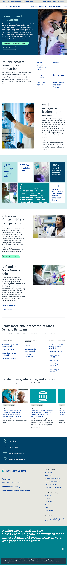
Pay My (48, 472)
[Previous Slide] (61, 386)
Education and (11, 487)
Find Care (24, 6)
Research (41, 84)
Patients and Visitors (54, 6)
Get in (49, 475)
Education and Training (28, 1)
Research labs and (58, 76)
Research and (12, 483)
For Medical (53, 487)
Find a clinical (41, 76)
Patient (7, 479)
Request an (53, 478)
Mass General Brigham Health (16, 490)
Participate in (52, 481)
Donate (54, 1)
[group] (15, 409)
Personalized (9, 358)
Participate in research (9, 48)
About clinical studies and (41, 66)
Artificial (8, 349)
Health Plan (5, 1)
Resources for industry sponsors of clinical (56, 346)
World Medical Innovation (58, 85)
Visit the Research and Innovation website (14, 43)
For (49, 510)
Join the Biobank (7, 309)
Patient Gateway (46, 1)
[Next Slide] (64, 386)
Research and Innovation (16, 1)
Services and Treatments (37, 6)
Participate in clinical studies (11, 257)
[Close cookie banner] (60, 560)
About (48, 495)
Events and (51, 484)
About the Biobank (8, 305)
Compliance (54, 351)
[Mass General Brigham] (11, 6)
